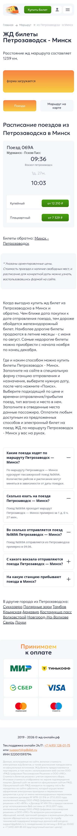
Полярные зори (37, 606)
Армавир (30, 611)
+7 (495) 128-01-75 (57, 745)
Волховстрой (14, 617)
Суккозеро (12, 606)
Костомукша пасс (56, 611)
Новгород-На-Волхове (47, 617)
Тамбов (59, 606)
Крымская (12, 611)
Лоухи (20, 622)
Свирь (8, 622)
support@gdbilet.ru (23, 750)
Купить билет (37, 10)
